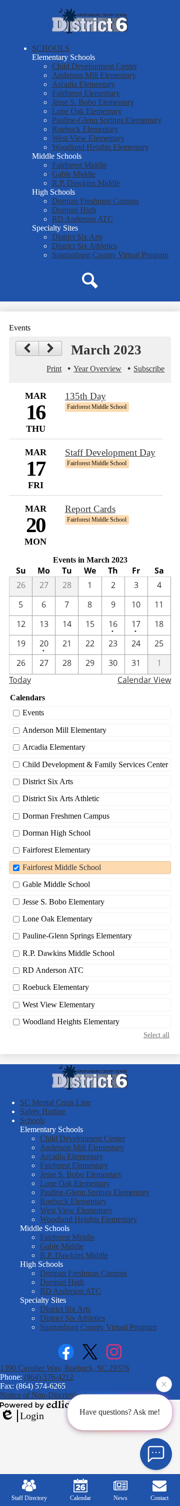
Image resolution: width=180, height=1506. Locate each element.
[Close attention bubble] (164, 1385)
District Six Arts (47, 781)
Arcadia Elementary (54, 747)
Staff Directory (29, 1498)
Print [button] (54, 368)
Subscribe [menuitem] (149, 368)
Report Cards (90, 509)
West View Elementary (58, 1004)
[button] (51, 48)
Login (32, 1415)
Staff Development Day (110, 452)
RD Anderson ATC (53, 970)
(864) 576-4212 (49, 1377)
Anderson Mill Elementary (64, 730)
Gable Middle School (56, 884)
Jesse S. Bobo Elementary (63, 902)
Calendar (80, 1498)
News (121, 1498)
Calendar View (144, 679)
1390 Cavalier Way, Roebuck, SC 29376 (64, 1368)
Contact (159, 1498)
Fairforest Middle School (61, 867)
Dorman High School (56, 833)
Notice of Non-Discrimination (47, 1395)
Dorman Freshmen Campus (66, 816)
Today (20, 679)
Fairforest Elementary (56, 850)
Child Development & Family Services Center (95, 764)
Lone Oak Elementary (57, 918)
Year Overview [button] (98, 368)
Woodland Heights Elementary (71, 1021)
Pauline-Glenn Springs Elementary (77, 935)
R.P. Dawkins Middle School (68, 953)
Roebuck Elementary (55, 987)
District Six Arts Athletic (61, 798)
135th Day (85, 396)
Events (33, 712)
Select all (157, 1035)
